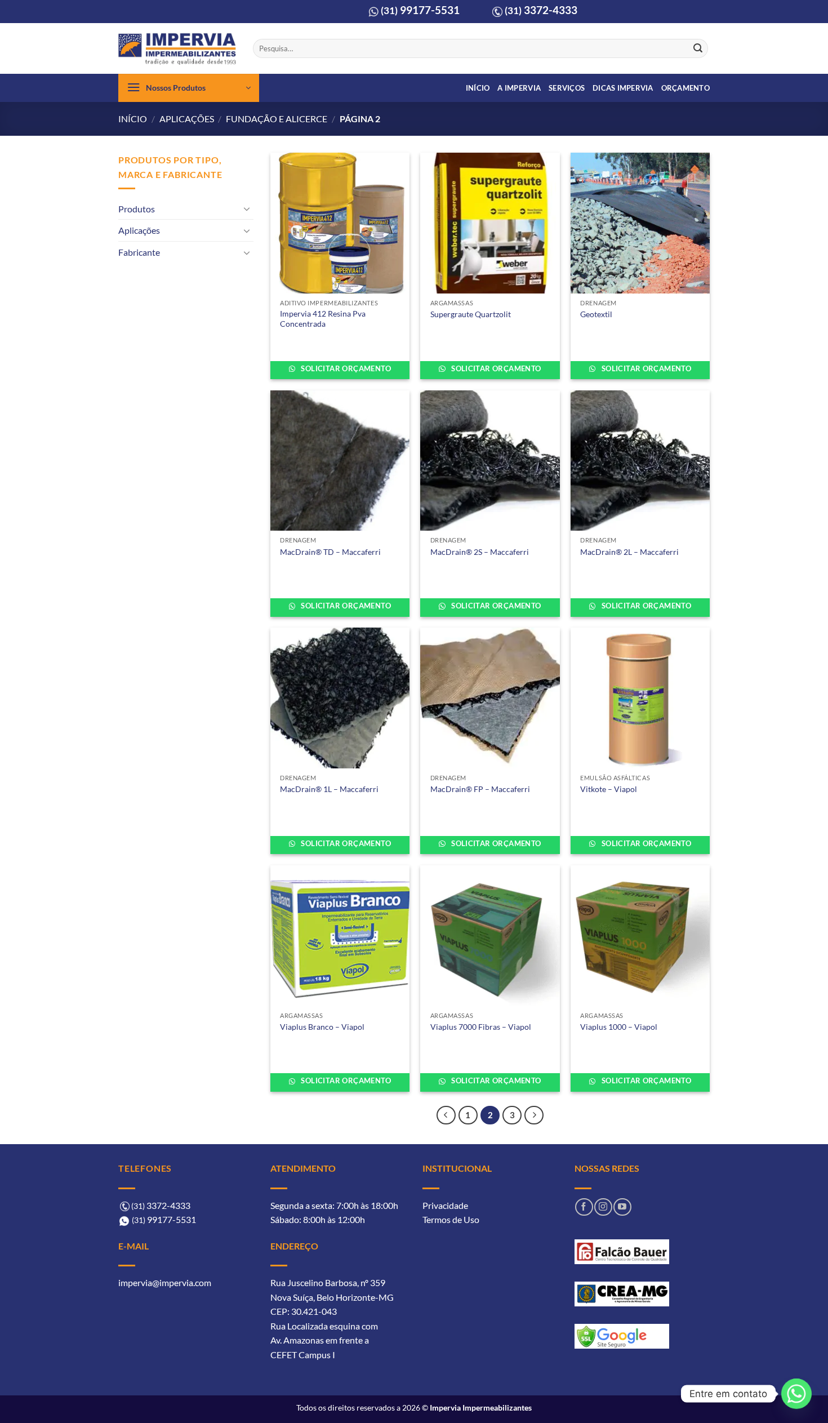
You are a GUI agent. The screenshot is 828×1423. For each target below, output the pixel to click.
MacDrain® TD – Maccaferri (330, 552)
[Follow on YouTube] (622, 1207)
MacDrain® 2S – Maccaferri (479, 552)
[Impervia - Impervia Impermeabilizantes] (177, 48)
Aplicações (186, 118)
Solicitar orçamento (345, 368)
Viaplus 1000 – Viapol (618, 1026)
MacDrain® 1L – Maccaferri (329, 789)
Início (478, 87)
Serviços (567, 87)
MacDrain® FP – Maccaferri (480, 789)
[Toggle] (246, 208)
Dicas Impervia (623, 87)
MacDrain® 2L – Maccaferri (629, 552)
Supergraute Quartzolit (470, 314)
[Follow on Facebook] (584, 1207)
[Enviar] (697, 48)
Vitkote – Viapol (608, 789)
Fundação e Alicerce (276, 118)
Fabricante (139, 252)
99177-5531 (420, 9)
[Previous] (446, 1115)
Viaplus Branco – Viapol (322, 1026)
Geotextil (596, 314)
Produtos (136, 208)
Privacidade (445, 1205)
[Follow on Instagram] (603, 1207)
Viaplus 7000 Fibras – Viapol (480, 1026)
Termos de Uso (450, 1219)
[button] (188, 88)
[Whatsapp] (796, 1393)
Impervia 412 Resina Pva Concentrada (323, 319)
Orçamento (685, 87)
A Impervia (519, 87)
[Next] (534, 1115)
